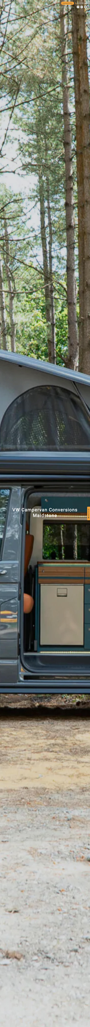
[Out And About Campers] (9, 5)
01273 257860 (82, 3)
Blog (66, 7)
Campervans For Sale (41, 7)
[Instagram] (81, 7)
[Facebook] (78, 7)
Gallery (61, 7)
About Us (53, 7)
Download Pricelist (67, 3)
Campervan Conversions (24, 7)
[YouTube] (85, 7)
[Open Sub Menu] (33, 7)
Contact (72, 7)
